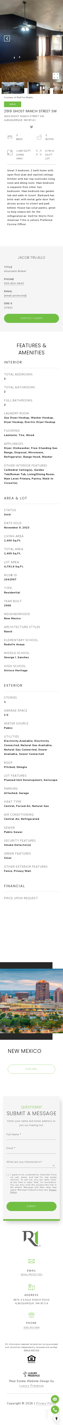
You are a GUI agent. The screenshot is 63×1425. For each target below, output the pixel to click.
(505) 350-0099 (31, 1327)
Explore (31, 1069)
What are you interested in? (24, 1162)
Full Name (12, 1134)
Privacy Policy (46, 1403)
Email (9, 1148)
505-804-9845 (14, 283)
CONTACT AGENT (31, 318)
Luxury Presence (31, 1386)
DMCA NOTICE (31, 1350)
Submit (31, 1206)
